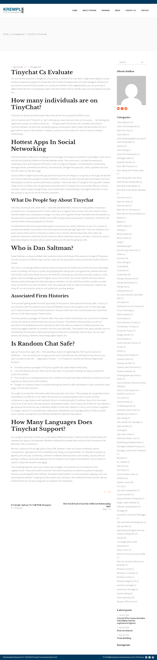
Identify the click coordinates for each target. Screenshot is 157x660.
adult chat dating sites (127, 126)
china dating (122, 262)
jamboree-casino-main (127, 409)
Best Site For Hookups (127, 209)
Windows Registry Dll (126, 581)
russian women (124, 494)
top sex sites (122, 526)
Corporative (122, 274)
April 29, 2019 (124, 627)
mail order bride (124, 434)
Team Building (124, 638)
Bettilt (120, 221)
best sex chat (123, 197)
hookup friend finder (126, 355)
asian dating (122, 150)
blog (119, 242)
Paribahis (121, 478)
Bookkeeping (123, 246)
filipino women (123, 314)
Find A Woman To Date (127, 322)
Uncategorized (18, 34)
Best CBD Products (125, 166)
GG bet (120, 346)
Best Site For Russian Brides (129, 213)
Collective (121, 270)
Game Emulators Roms (127, 342)
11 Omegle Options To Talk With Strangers (31, 505)
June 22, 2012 (124, 615)
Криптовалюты (124, 597)
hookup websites (125, 371)
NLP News (121, 470)
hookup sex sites (124, 363)
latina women (123, 426)
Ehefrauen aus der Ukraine (129, 306)
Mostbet (120, 457)
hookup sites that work (127, 367)
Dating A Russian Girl (126, 278)
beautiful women (124, 162)
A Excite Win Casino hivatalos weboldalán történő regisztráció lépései (131, 620)
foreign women (124, 334)
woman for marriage (126, 589)
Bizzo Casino (122, 238)
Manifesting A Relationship (129, 442)
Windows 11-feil (124, 577)
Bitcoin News (123, 233)
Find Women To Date (126, 326)
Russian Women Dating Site (129, 498)
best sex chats (123, 201)
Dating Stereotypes (125, 282)
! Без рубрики (123, 122)
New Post (121, 466)
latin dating (122, 418)
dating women (123, 290)
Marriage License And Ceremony (131, 450)
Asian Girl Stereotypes (127, 154)
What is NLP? (123, 549)
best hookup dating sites (128, 181)
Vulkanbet (121, 545)
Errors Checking (124, 310)
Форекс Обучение (125, 601)
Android (120, 146)
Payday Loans (123, 482)
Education (121, 302)
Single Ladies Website (127, 502)
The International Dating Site (130, 522)
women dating (123, 593)
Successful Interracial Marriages (131, 514)
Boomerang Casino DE (127, 250)
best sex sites (123, 205)
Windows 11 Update (126, 573)
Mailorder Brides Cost (127, 438)
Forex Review (123, 338)
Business (121, 258)
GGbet (120, 351)
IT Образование (124, 405)
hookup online (123, 359)
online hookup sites (126, 474)
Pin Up (120, 486)
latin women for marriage (128, 422)
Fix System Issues (125, 330)
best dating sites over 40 (128, 177)
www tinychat (68, 455)
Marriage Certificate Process (129, 446)
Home (6, 34)
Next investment (125, 631)
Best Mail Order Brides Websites (131, 190)
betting (120, 229)
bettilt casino (123, 225)
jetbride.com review (125, 414)
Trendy (120, 537)
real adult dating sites (127, 490)
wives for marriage (125, 585)
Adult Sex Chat (123, 130)
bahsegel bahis (124, 158)
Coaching (121, 266)
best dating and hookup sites (130, 170)
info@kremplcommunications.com (120, 657)
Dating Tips (122, 286)
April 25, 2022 (18, 67)
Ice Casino (121, 397)
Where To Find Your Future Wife (131, 554)
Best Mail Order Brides (127, 185)
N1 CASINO (122, 462)
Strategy (120, 510)
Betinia (120, 217)
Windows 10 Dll (124, 569)
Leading (120, 430)
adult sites (121, 134)
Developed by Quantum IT (14, 657)
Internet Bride (123, 401)
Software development (127, 506)
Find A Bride (122, 318)
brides (120, 254)
